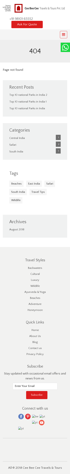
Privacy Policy (35, 354)
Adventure (35, 304)
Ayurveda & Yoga (35, 292)
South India (16, 151)
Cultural (35, 274)
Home (35, 330)
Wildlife (16, 200)
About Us (35, 336)
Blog (35, 342)
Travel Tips (38, 192)
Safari (12, 144)
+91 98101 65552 (21, 19)
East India (34, 183)
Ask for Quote (27, 24)
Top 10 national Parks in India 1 (27, 101)
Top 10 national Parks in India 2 (28, 94)
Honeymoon (35, 310)
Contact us (35, 348)
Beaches (16, 183)
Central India (17, 138)
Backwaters (35, 268)
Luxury (35, 280)
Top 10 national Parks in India (27, 108)
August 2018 (16, 229)
